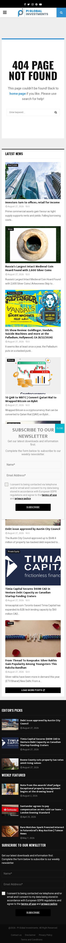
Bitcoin (11, 360)
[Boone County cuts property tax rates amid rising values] (10, 763)
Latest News (14, 153)
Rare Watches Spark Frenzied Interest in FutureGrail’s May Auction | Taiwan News (42, 830)
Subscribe (33, 912)
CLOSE (59, 428)
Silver (10, 229)
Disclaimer (30, 935)
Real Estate (12, 165)
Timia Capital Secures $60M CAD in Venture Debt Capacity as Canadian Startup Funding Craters (28, 593)
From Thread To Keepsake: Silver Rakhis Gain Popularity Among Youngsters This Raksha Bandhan (31, 664)
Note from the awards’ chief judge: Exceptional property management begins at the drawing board (40, 788)
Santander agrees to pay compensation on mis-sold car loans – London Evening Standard (41, 809)
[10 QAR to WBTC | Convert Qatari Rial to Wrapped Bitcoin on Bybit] (33, 375)
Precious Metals (15, 293)
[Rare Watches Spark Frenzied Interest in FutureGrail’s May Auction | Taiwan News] (10, 831)
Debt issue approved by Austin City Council (32, 529)
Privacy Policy (45, 935)
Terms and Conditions (31, 939)
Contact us (16, 935)
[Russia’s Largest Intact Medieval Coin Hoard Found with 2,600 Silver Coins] (33, 244)
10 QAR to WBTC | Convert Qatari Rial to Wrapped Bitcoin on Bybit (30, 399)
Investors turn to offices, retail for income (32, 202)
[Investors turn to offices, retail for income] (33, 180)
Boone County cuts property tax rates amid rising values (42, 761)
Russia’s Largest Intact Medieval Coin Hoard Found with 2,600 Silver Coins (29, 268)
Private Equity (13, 552)
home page (18, 93)
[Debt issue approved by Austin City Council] (10, 724)
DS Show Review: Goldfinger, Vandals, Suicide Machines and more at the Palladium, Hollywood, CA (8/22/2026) (29, 334)
